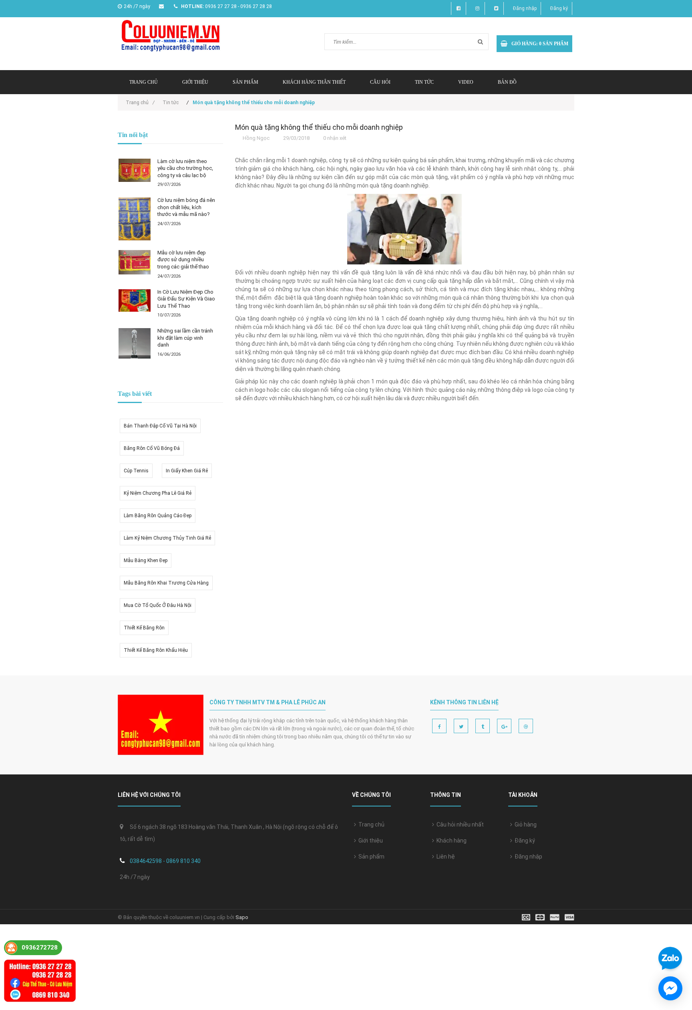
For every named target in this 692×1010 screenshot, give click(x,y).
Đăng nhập (525, 8)
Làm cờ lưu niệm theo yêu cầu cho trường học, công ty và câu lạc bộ (185, 168)
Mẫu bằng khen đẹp (145, 560)
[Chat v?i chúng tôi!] (670, 988)
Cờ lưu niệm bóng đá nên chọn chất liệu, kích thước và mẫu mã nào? (186, 207)
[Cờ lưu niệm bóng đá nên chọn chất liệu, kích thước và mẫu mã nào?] (134, 219)
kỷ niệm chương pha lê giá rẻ (157, 493)
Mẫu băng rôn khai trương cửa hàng (166, 583)
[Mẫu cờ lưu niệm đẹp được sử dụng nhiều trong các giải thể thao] (134, 262)
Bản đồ (507, 82)
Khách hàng (450, 840)
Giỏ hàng (524, 824)
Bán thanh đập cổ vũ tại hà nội (160, 426)
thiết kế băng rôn (144, 628)
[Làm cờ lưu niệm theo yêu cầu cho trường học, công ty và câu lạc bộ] (134, 170)
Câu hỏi (380, 82)
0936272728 (40, 947)
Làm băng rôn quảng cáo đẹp (157, 515)
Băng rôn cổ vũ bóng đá (152, 448)
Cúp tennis (136, 471)
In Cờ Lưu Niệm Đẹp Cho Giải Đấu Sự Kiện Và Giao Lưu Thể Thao (186, 299)
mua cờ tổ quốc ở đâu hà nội (157, 605)
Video (465, 82)
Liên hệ (444, 856)
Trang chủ (143, 82)
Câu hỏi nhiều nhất (459, 824)
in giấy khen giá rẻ (187, 471)
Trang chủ (370, 824)
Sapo (241, 917)
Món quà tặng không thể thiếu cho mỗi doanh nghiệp (319, 127)
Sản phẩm (370, 856)
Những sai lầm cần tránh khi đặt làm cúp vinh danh (185, 338)
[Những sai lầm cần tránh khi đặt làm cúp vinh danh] (134, 343)
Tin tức (424, 82)
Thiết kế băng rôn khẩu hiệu (156, 650)
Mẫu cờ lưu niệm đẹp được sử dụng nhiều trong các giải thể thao (183, 260)
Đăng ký (559, 8)
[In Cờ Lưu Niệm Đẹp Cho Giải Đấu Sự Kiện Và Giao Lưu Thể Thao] (134, 300)
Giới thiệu (195, 82)
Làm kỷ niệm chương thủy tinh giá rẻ (167, 538)
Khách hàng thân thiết (314, 82)
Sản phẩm (245, 82)
